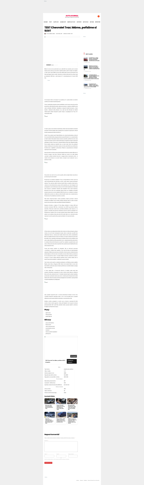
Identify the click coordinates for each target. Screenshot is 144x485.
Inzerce (77, 480)
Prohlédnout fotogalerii (70, 361)
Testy (50, 22)
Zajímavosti (63, 22)
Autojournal (72, 16)
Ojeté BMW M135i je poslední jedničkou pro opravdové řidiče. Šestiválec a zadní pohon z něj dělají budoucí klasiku (91, 76)
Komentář (46, 440)
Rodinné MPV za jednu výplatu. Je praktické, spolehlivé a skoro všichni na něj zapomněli (94, 59)
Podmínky (85, 480)
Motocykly (85, 22)
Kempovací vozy (71, 22)
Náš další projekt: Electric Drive (93, 480)
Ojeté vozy (56, 22)
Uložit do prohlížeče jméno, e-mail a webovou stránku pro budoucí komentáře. (56, 459)
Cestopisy (79, 22)
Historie (92, 22)
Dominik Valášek (52, 33)
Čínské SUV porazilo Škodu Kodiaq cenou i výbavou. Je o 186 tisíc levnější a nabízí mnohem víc (92, 67)
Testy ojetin (89, 54)
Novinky (46, 22)
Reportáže (97, 22)
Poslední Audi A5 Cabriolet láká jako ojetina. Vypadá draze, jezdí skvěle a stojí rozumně (91, 85)
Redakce (81, 480)
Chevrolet (65, 33)
